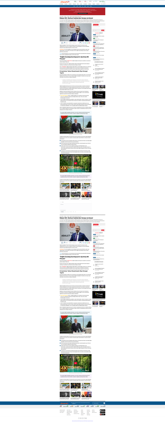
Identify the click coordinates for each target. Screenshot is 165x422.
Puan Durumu (83, 406)
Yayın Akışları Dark (69, 411)
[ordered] (70, 211)
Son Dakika (68, 413)
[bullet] (71, 211)
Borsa (61, 406)
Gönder (62, 211)
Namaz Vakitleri (65, 406)
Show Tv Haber (61, 16)
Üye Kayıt (93, 411)
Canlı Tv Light (61, 412)
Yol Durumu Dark (62, 411)
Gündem (65, 16)
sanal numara (69, 414)
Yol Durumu (97, 406)
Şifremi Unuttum (94, 412)
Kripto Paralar (103, 406)
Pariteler (92, 406)
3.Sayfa (68, 16)
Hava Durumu (77, 406)
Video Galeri (88, 411)
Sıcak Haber (88, 414)
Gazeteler (71, 406)
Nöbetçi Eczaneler (69, 412)
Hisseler (87, 406)
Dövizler (82, 411)
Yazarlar (88, 412)
